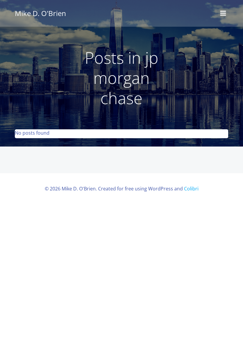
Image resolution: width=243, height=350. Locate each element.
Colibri (191, 188)
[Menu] (223, 13)
